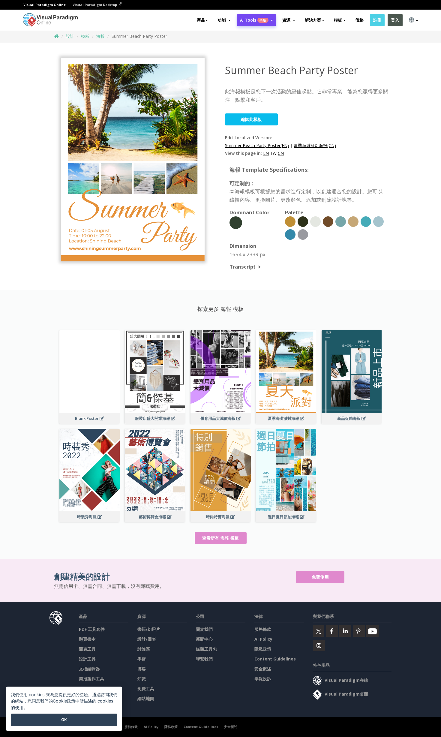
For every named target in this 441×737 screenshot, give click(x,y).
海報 (100, 36)
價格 (359, 20)
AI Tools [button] (253, 20)
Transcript (243, 266)
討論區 (143, 649)
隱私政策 (262, 649)
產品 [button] (201, 20)
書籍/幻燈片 (148, 629)
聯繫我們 (204, 659)
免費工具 (145, 688)
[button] (224, 20)
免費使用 (320, 577)
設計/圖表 (146, 639)
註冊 (377, 20)
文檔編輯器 (89, 669)
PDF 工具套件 (92, 629)
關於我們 (204, 629)
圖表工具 (87, 649)
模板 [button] (338, 20)
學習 (141, 659)
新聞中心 (204, 639)
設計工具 (87, 659)
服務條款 (262, 629)
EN (266, 153)
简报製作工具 (91, 678)
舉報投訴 (262, 678)
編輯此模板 (251, 119)
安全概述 (262, 669)
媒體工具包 (206, 649)
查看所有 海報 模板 (220, 538)
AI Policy (263, 639)
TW (273, 153)
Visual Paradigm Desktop (95, 4)
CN (281, 153)
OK (64, 719)
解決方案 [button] (313, 20)
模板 (85, 36)
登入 (395, 20)
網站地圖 (145, 698)
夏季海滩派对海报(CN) (315, 145)
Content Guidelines (275, 659)
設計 (70, 36)
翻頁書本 (87, 639)
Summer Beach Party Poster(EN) (257, 145)
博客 (141, 669)
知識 (141, 678)
